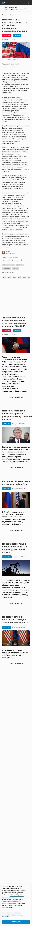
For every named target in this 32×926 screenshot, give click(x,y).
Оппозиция (11, 265)
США (4, 265)
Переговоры (6, 268)
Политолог (15, 268)
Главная (4, 15)
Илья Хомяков (10, 253)
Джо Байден (20, 265)
